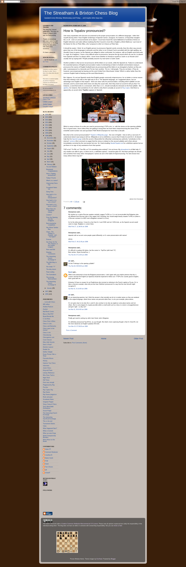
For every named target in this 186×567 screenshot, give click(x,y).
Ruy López (126, 88)
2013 (47, 122)
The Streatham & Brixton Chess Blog (81, 13)
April (48, 159)
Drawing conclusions (50, 253)
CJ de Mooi (46, 319)
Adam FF (48, 449)
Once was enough (48, 382)
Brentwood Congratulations (52, 170)
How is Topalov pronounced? (51, 174)
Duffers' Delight (47, 352)
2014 (47, 120)
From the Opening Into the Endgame (51, 219)
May (48, 156)
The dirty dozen (51, 269)
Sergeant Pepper (48, 402)
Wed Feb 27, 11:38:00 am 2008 (78, 226)
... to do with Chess (49, 302)
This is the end (47, 421)
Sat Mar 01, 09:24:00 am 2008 (77, 309)
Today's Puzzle (51, 178)
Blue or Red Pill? (48, 314)
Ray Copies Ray (48, 390)
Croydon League (48, 106)
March (49, 162)
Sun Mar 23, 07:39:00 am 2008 (78, 326)
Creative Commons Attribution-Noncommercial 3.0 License (80, 524)
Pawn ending (50, 272)
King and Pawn (47, 370)
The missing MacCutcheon (51, 278)
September (50, 146)
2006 (47, 294)
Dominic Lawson (48, 347)
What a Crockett (48, 431)
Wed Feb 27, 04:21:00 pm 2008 (78, 241)
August (49, 148)
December (50, 138)
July (48, 151)
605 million (46, 304)
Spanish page (77, 139)
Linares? (49, 215)
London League (47, 102)
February (50, 164)
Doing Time (49, 192)
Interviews (46, 365)
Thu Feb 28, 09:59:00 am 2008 (78, 266)
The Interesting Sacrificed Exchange (49, 418)
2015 (47, 117)
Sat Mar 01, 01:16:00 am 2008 (77, 288)
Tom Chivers (49, 467)
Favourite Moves (48, 358)
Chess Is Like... (48, 323)
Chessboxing (47, 335)
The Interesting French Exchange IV (51, 258)
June (48, 154)
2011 (47, 127)
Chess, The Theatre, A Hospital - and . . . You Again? (52, 234)
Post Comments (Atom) (79, 343)
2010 (47, 130)
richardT (47, 472)
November (50, 140)
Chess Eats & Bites (49, 321)
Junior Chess (47, 368)
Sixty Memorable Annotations (48, 407)
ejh (69, 261)
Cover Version (47, 340)
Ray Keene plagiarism (50, 394)
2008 (47, 135)
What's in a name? (52, 180)
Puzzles (45, 387)
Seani (47, 464)
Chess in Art (47, 332)
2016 (47, 114)
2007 (47, 291)
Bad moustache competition (51, 224)
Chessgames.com (48, 337)
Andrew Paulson (48, 306)
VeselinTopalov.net (116, 143)
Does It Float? (47, 344)
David (70, 272)
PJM (46, 461)
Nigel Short (46, 377)
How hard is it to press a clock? (51, 205)
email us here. (118, 525)
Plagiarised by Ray (49, 385)
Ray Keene (46, 392)
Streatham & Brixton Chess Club (49, 98)
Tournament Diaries (49, 423)
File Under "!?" (50, 266)
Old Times (46, 380)
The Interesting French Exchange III (51, 283)
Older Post (138, 338)
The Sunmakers (51, 274)
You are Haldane (51, 167)
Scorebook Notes (48, 399)
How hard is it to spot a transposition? (51, 196)
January (49, 288)
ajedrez (66, 88)
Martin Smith (49, 458)
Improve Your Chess (49, 363)
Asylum (45, 309)
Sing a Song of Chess (50, 404)
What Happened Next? (50, 428)
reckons (72, 141)
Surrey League (47, 104)
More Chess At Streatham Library (51, 210)
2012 (47, 125)
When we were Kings (49, 433)
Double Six (46, 349)
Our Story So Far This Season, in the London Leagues (52, 244)
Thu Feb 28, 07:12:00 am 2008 (78, 255)
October (49, 143)
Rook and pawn (48, 397)
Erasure (48, 239)
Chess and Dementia (49, 326)
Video (44, 426)
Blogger (113, 559)
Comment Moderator (51, 452)
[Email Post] (83, 201)
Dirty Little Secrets (49, 342)
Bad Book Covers (48, 311)
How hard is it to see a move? (51, 201)
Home (103, 338)
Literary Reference (48, 373)
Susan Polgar (47, 410)
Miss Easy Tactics (49, 375)
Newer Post (68, 338)
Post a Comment (71, 330)
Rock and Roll (50, 249)
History (45, 361)
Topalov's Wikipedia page (99, 135)
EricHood (99, 559)
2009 (47, 133)
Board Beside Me (48, 316)
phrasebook (125, 149)
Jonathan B (48, 455)
